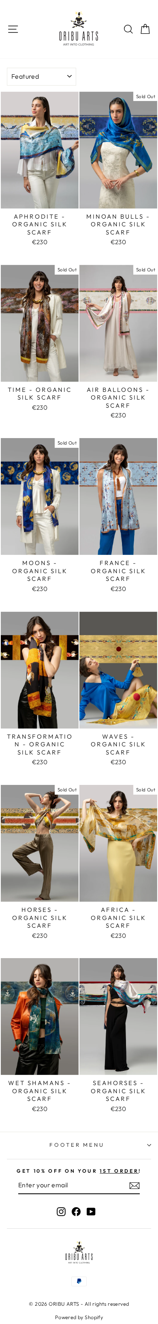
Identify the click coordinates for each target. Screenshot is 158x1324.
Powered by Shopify (79, 1317)
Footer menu (77, 1144)
